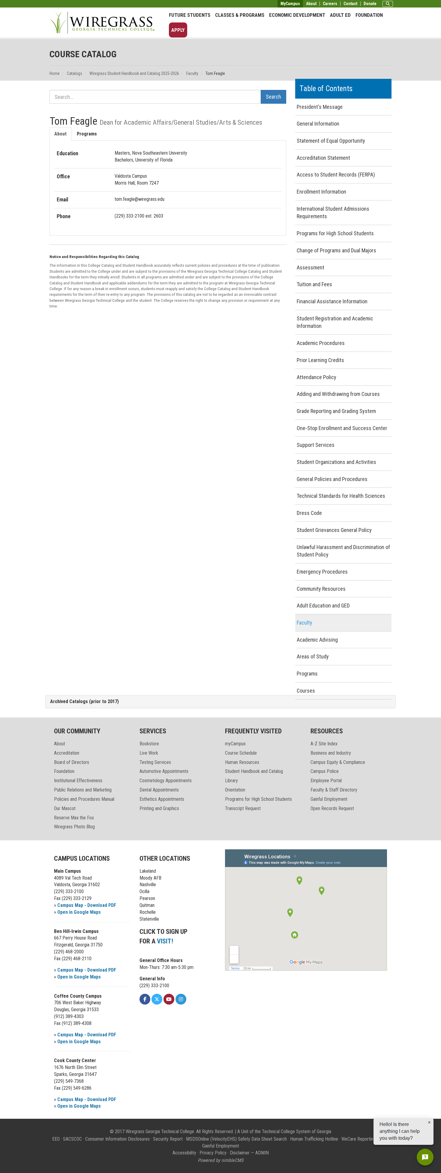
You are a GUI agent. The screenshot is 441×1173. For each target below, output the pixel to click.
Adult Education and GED (323, 605)
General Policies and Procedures (332, 479)
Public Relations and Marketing (83, 790)
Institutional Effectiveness (78, 780)
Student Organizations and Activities (336, 462)
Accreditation (66, 753)
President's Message (320, 107)
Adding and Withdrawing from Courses (338, 394)
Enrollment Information (321, 192)
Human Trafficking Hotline (314, 1139)
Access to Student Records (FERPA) (336, 174)
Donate (370, 3)
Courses (306, 690)
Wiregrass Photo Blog (74, 827)
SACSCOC (72, 1139)
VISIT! (165, 941)
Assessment (310, 267)
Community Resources (321, 589)
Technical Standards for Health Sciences (341, 496)
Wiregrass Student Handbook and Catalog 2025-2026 (134, 73)
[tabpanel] (167, 185)
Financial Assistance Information (332, 301)
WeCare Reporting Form (364, 1139)
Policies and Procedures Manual (84, 799)
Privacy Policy (213, 1153)
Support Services (315, 445)
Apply (178, 30)
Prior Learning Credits (320, 360)
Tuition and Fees (314, 284)
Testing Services (155, 762)
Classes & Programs (239, 15)
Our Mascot (65, 808)
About (311, 3)
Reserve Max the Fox (74, 818)
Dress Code (309, 513)
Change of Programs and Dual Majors (336, 250)
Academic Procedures (321, 343)
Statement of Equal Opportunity (331, 141)
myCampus (235, 744)
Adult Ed (340, 15)
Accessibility (184, 1153)
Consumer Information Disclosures (117, 1139)
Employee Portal (326, 780)
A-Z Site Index (324, 744)
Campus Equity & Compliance (337, 762)
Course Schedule (241, 753)
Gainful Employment (328, 799)
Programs (307, 673)
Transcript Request (243, 808)
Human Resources (242, 762)
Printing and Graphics (159, 808)
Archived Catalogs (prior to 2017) (84, 701)
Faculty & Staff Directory (333, 790)
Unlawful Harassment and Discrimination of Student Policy (343, 551)
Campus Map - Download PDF (86, 905)
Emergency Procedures (322, 572)
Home (55, 73)
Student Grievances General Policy (334, 530)
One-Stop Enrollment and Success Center (342, 428)
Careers (330, 3)
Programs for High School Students (335, 233)
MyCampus (290, 3)
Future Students (189, 15)
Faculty (192, 73)
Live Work (149, 753)
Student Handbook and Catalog (254, 771)
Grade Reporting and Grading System (336, 411)
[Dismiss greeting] (429, 1122)
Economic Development (297, 15)
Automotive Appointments (164, 771)
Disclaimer (240, 1153)
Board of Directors (71, 762)
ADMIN (262, 1153)
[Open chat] (425, 1157)
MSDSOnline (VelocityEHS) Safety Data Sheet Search (236, 1139)
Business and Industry (330, 753)
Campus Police (324, 771)
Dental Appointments (159, 790)
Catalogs (74, 73)
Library (231, 780)
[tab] (220, 701)
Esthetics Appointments (162, 799)
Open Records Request (332, 808)
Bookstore (149, 744)
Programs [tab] (87, 134)
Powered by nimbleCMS (220, 1160)
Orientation (235, 790)
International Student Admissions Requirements (333, 213)
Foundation (369, 15)
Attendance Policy (316, 377)
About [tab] (60, 134)
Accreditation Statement (323, 158)
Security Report (168, 1139)
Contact (350, 3)
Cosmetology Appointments (166, 780)
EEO (56, 1139)
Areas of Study (313, 656)
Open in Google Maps (79, 912)
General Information (318, 123)
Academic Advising (317, 640)
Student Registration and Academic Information (335, 322)
